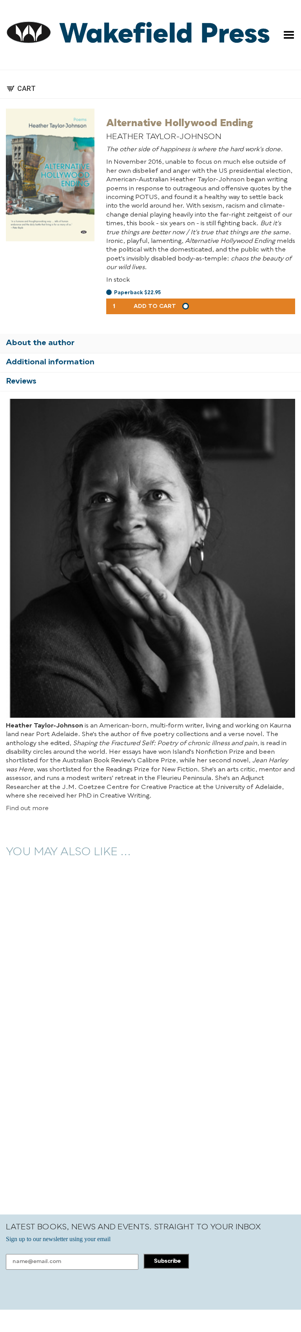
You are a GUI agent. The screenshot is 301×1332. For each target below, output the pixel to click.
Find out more (27, 808)
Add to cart (155, 306)
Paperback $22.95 (137, 292)
